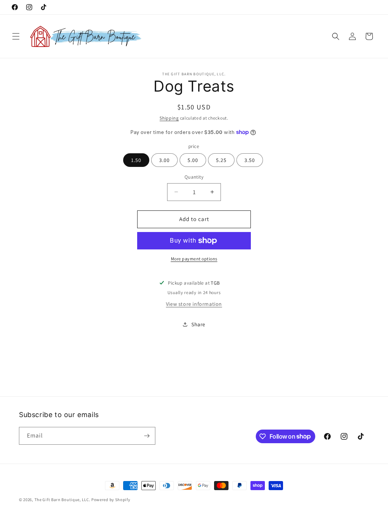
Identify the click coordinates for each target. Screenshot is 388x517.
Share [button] (198, 324)
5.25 (221, 160)
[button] (16, 36)
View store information (194, 304)
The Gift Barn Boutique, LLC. (62, 499)
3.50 (249, 160)
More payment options (194, 259)
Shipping (169, 118)
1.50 (136, 160)
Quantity (194, 177)
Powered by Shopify (110, 499)
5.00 (193, 160)
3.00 (164, 160)
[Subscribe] (146, 436)
